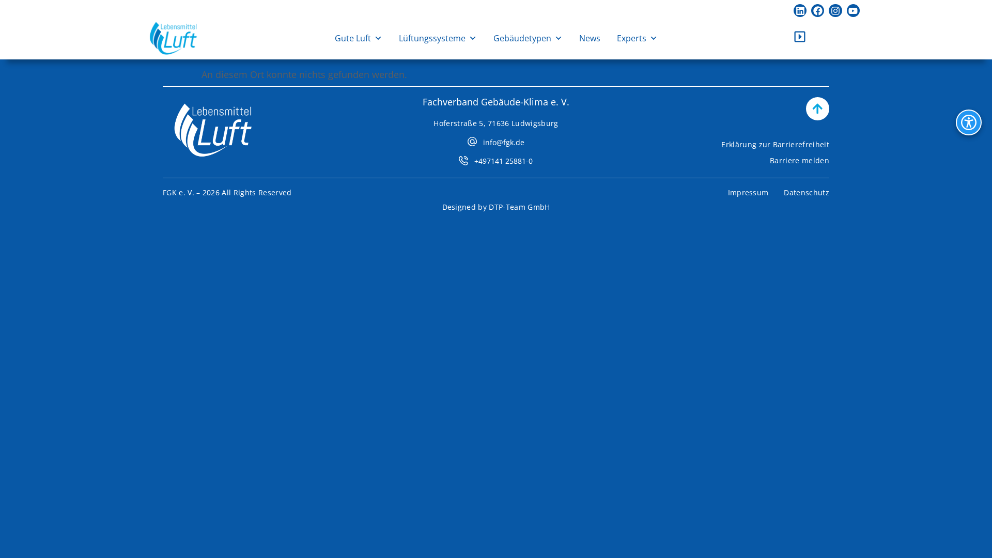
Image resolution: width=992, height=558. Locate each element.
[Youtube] (853, 10)
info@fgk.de (503, 142)
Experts (631, 38)
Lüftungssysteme (432, 38)
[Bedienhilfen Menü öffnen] (969, 122)
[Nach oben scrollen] (817, 108)
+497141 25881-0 (503, 161)
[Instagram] (835, 10)
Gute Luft (353, 38)
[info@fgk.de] (472, 141)
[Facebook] (817, 10)
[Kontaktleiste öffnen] (800, 36)
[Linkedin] (800, 10)
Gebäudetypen (522, 38)
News (589, 38)
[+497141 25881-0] (463, 160)
